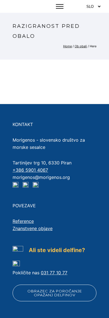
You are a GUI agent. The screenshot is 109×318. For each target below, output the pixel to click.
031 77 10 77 (54, 272)
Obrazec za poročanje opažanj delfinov (54, 293)
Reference (23, 221)
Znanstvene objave (33, 228)
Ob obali (81, 46)
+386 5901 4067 (30, 170)
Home (67, 46)
